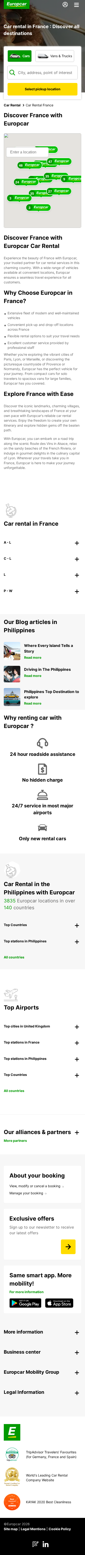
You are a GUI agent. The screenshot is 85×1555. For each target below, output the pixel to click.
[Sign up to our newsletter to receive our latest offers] (68, 1246)
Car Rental (12, 105)
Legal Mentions (33, 1529)
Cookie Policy (60, 1529)
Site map (11, 1529)
